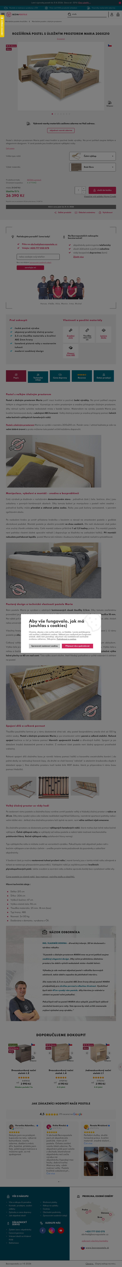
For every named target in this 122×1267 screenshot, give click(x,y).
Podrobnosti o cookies (66, 639)
